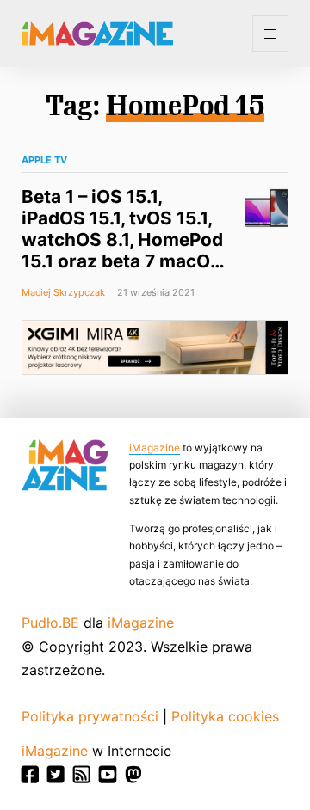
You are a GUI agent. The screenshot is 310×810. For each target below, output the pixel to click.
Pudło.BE (50, 622)
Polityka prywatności (90, 716)
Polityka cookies (225, 716)
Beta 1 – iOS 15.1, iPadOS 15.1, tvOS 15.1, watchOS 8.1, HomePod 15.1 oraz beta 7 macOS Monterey (122, 239)
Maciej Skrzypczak (63, 292)
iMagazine (154, 447)
